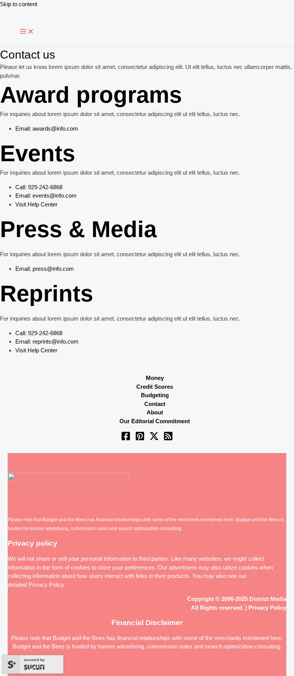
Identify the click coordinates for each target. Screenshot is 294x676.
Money (155, 378)
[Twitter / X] (154, 438)
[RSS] (168, 438)
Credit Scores (154, 386)
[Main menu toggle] (27, 32)
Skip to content (18, 4)
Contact (154, 404)
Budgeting (155, 395)
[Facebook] (126, 438)
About (155, 412)
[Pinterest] (140, 438)
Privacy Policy (46, 584)
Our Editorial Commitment (154, 421)
